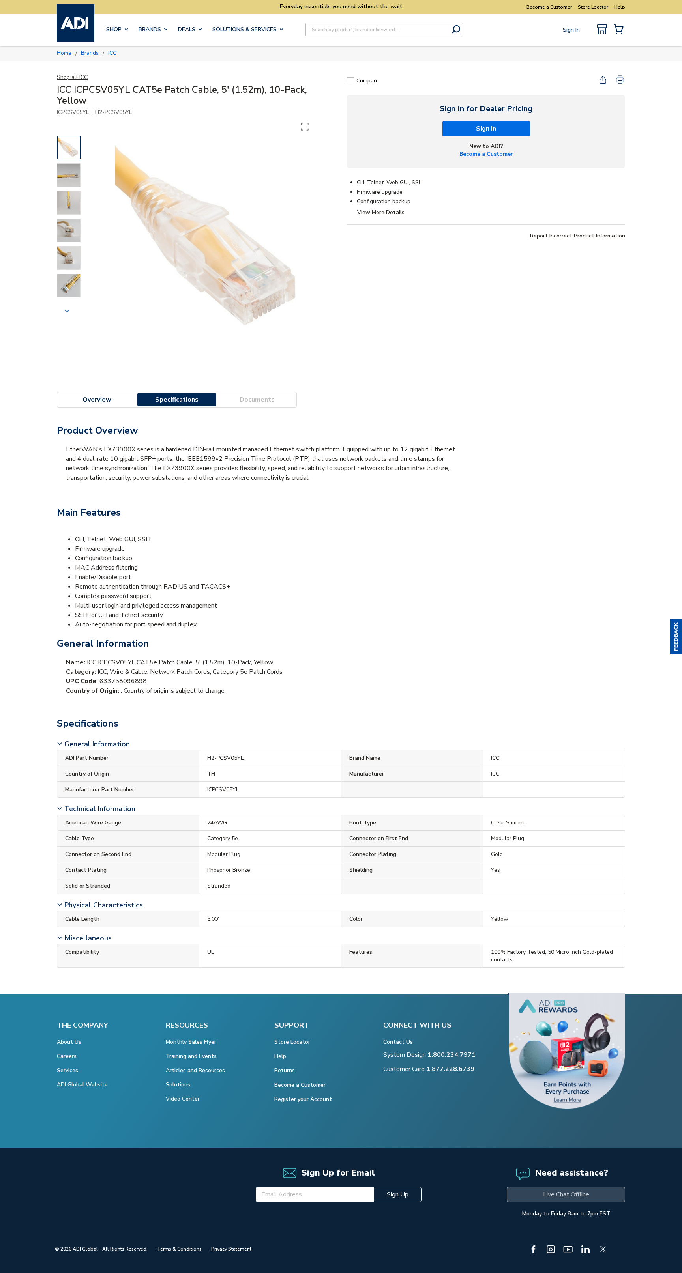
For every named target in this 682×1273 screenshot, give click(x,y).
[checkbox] (350, 80)
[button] (676, 636)
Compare (367, 80)
